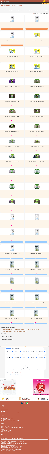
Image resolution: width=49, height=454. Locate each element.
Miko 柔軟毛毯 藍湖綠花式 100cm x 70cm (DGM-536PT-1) (36, 161)
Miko (11, 10)
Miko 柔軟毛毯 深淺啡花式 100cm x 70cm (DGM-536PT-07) (12, 131)
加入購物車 (11, 45)
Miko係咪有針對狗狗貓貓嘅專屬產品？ (7, 329)
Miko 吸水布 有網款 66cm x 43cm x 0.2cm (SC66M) (12, 71)
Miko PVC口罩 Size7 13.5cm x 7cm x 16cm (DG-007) (37, 269)
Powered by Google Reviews (24, 377)
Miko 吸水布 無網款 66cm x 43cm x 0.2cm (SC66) (12, 56)
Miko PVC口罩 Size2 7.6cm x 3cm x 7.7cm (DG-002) (12, 318)
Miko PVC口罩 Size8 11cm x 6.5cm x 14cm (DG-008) (12, 269)
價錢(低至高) (42, 13)
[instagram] (25, 403)
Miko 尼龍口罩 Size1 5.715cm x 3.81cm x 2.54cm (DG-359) (12, 253)
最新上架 (47, 13)
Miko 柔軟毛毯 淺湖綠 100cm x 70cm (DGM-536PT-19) (37, 86)
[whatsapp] (27, 403)
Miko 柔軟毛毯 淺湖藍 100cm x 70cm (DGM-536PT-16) (37, 101)
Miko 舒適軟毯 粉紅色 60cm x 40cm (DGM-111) (12, 176)
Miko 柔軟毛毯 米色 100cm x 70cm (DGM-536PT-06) (37, 131)
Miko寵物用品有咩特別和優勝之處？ (20, 329)
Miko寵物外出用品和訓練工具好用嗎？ (20, 331)
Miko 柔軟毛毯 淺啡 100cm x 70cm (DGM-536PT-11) (12, 116)
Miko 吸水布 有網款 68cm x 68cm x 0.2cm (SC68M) (36, 71)
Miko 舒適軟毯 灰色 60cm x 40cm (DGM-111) (37, 176)
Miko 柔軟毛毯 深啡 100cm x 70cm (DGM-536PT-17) (12, 101)
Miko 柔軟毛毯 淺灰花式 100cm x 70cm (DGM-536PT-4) (12, 146)
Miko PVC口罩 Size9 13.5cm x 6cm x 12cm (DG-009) (37, 253)
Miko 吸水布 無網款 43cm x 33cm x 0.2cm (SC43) (37, 40)
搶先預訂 (11, 258)
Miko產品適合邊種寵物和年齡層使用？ (34, 329)
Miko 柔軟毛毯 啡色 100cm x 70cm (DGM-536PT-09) (37, 116)
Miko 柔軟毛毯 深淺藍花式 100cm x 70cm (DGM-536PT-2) (12, 161)
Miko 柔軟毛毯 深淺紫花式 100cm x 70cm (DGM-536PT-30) (12, 86)
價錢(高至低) (37, 13)
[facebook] (22, 403)
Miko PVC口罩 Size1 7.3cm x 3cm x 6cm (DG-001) (36, 318)
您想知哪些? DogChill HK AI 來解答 (8, 327)
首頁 (1, 3)
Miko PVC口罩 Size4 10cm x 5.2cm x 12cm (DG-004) (12, 302)
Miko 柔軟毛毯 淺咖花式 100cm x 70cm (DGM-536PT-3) (37, 146)
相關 (33, 13)
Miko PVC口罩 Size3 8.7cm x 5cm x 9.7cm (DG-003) (37, 302)
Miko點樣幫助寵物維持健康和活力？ (7, 331)
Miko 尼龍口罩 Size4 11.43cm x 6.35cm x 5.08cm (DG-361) (12, 40)
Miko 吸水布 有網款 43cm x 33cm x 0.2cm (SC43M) (36, 56)
